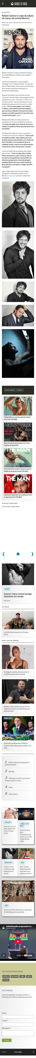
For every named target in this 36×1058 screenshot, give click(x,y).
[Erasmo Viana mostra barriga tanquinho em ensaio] (18, 584)
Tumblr (22, 976)
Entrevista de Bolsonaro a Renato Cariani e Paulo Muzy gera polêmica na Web (17, 745)
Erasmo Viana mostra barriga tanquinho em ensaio (18, 595)
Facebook (6, 976)
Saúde (6, 906)
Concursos (8, 822)
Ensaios (7, 589)
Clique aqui (12, 176)
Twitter (29, 976)
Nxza (10, 787)
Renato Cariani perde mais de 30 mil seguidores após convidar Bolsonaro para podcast (17, 709)
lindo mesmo (13, 794)
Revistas (19, 390)
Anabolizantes (8, 863)
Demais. (11, 771)
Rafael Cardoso (10, 390)
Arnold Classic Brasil (24, 825)
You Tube (6, 980)
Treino (22, 863)
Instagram (14, 976)
